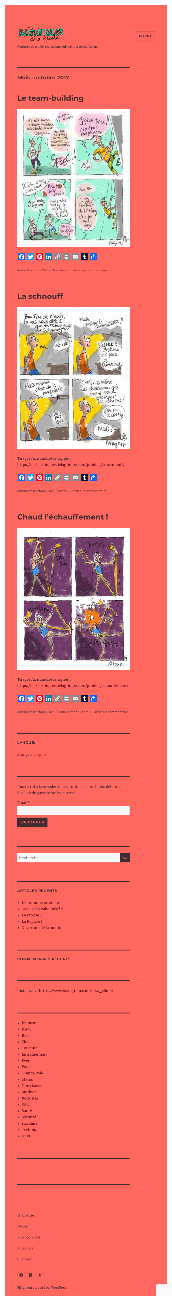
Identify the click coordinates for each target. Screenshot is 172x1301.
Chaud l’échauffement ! (62, 516)
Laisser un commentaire (89, 270)
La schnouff (40, 296)
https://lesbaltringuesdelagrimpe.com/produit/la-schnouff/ (71, 464)
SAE (25, 1104)
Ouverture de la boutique (44, 927)
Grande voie (32, 1073)
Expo (26, 1067)
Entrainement (68, 712)
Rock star (30, 1098)
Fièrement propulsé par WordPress (42, 1288)
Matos (62, 491)
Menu (145, 36)
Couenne (29, 1048)
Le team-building (50, 97)
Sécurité (29, 1117)
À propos (25, 1248)
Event (27, 1060)
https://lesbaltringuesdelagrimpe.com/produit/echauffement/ (72, 685)
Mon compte (29, 1237)
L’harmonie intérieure (41, 902)
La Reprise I (32, 921)
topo (26, 1136)
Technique (31, 1129)
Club (26, 1041)
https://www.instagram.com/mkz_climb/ (76, 990)
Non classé (59, 270)
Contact (24, 1259)
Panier (23, 1226)
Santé (84, 712)
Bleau (27, 1029)
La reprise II (32, 915)
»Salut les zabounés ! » (43, 909)
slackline (29, 1123)
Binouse (29, 1023)
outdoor (29, 1092)
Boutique (25, 1215)
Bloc (25, 1035)
